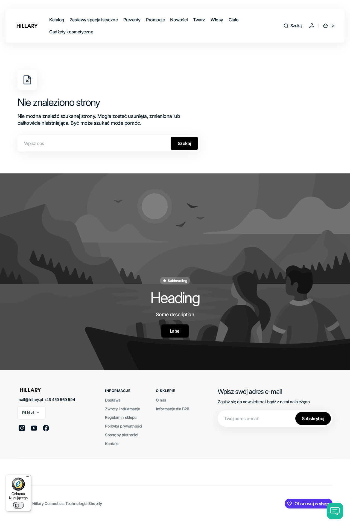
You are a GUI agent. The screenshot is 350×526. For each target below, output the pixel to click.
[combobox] (109, 143)
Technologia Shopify (83, 503)
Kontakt (112, 443)
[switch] (18, 505)
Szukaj (184, 143)
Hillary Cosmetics (47, 503)
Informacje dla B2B (172, 408)
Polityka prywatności (123, 426)
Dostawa (113, 400)
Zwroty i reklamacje (122, 408)
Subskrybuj (313, 418)
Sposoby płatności (121, 434)
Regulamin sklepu (121, 417)
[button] (292, 26)
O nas (161, 400)
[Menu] (27, 478)
